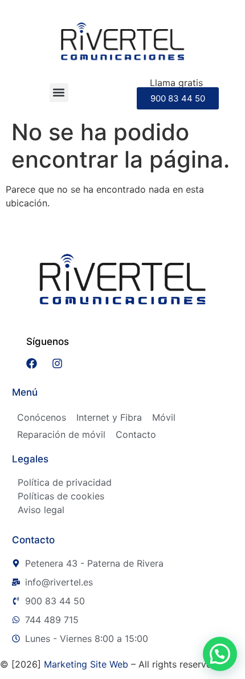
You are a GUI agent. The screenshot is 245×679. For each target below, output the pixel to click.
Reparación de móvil (61, 434)
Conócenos (41, 417)
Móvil (163, 417)
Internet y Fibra (109, 417)
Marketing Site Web (86, 664)
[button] (59, 92)
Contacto (136, 434)
